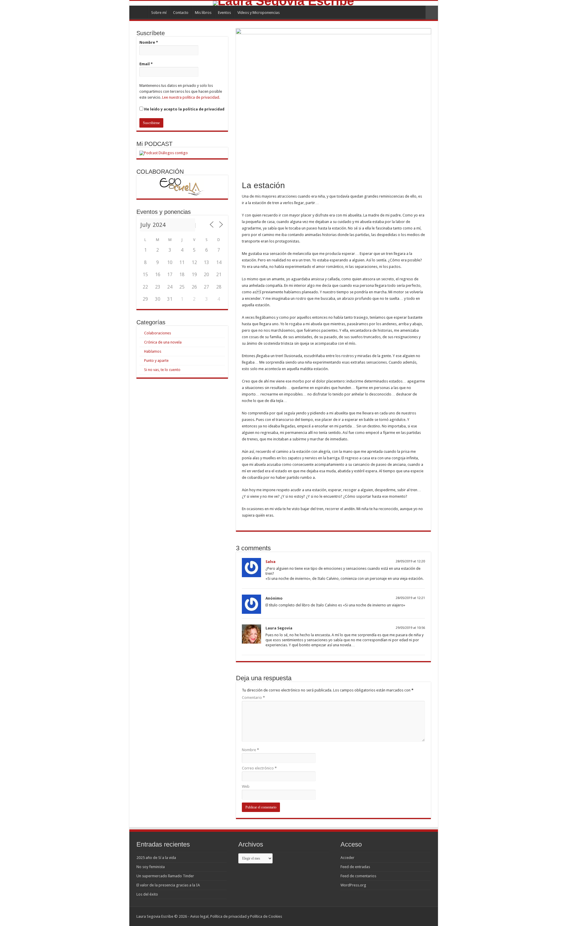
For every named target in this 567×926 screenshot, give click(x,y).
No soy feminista (150, 867)
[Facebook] (412, 916)
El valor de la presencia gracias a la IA (168, 885)
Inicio (140, 12)
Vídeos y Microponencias (258, 12)
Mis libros (203, 12)
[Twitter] (418, 916)
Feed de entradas (355, 867)
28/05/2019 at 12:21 (410, 598)
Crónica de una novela (163, 342)
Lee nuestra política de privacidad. (191, 97)
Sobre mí (159, 12)
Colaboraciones (157, 333)
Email (146, 64)
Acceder (347, 857)
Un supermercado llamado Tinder (165, 876)
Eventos (224, 12)
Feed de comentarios (358, 876)
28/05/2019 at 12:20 (410, 561)
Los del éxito (147, 894)
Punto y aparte (156, 360)
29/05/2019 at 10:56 (410, 628)
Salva (270, 561)
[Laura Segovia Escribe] (283, 3)
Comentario (253, 697)
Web (246, 786)
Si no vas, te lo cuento (162, 369)
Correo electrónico (259, 768)
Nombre (250, 750)
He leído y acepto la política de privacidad (183, 109)
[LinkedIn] (423, 916)
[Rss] (407, 916)
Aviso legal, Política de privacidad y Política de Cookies (236, 916)
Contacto (180, 12)
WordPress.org (353, 885)
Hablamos (152, 351)
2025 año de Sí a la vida (156, 857)
